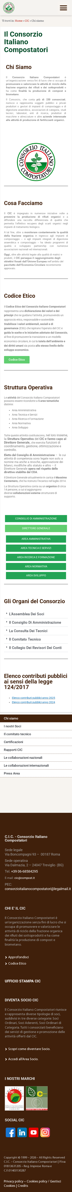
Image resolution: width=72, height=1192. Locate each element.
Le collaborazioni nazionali (23, 758)
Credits (23, 1186)
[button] (64, 8)
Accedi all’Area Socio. (22, 1059)
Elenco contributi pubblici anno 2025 (33, 697)
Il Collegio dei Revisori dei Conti (35, 648)
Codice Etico (16, 963)
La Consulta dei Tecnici (28, 631)
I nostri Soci (12, 726)
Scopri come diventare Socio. (28, 1049)
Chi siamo (11, 718)
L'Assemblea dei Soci (26, 614)
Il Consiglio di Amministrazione (35, 622)
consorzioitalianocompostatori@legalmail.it (38, 889)
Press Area (12, 773)
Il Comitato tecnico (25, 639)
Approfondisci (18, 957)
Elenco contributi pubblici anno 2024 (33, 702)
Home (18, 20)
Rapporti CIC (13, 750)
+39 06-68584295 (24, 871)
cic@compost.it (24, 878)
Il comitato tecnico (17, 734)
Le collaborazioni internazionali (26, 765)
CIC (27, 20)
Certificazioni (13, 742)
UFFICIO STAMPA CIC (23, 981)
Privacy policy (13, 1181)
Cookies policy (37, 1181)
